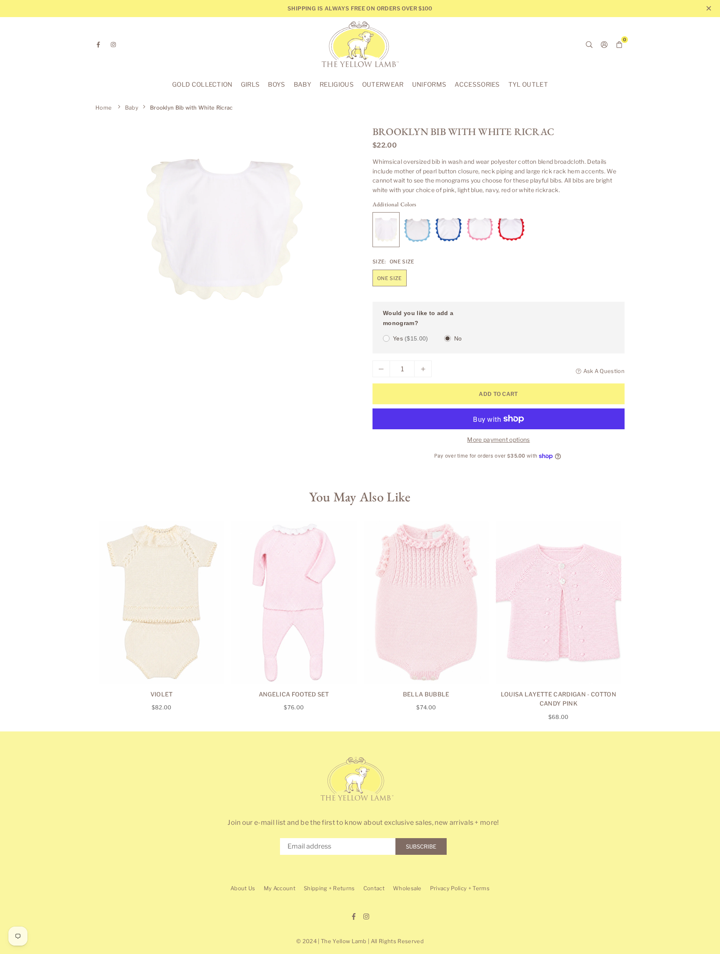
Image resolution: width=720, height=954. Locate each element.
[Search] (589, 44)
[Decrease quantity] (381, 369)
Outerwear (383, 84)
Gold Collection (202, 84)
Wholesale (407, 888)
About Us (242, 888)
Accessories (477, 84)
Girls (250, 84)
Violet (161, 694)
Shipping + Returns (329, 888)
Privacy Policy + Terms (460, 888)
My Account (279, 888)
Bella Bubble (426, 694)
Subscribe (421, 846)
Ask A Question (604, 371)
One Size (389, 278)
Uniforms (429, 84)
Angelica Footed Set (294, 694)
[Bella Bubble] (426, 602)
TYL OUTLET (528, 84)
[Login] (604, 44)
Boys (276, 84)
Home (103, 107)
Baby (302, 84)
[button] (340, 232)
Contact (374, 888)
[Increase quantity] (423, 369)
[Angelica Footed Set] (294, 602)
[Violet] (162, 602)
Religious (337, 84)
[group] (224, 229)
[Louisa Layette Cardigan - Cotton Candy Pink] (558, 602)
